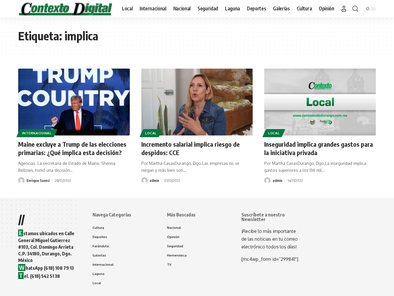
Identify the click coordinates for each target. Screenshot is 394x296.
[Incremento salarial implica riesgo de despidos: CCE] (197, 102)
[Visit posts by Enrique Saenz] (21, 180)
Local (151, 133)
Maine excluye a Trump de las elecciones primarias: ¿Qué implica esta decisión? (72, 148)
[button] (344, 9)
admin (154, 180)
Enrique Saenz (38, 180)
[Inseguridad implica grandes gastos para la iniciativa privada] (320, 102)
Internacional (37, 133)
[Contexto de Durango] (65, 8)
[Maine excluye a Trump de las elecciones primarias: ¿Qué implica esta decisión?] (74, 102)
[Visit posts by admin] (144, 180)
